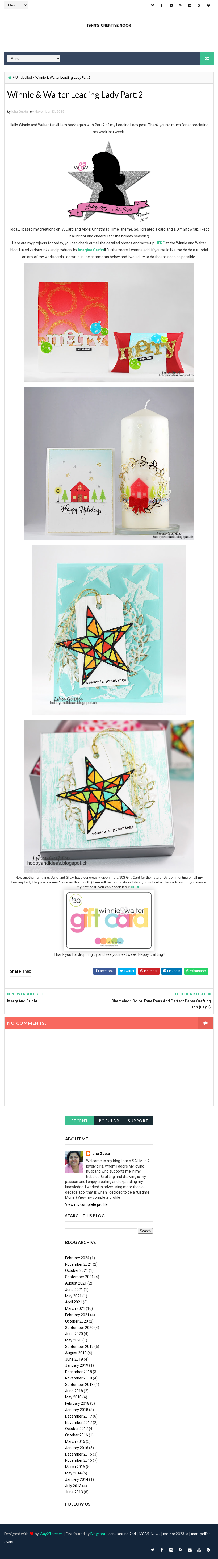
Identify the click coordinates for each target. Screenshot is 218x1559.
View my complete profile (86, 1204)
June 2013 (74, 1492)
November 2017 (78, 1422)
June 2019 (74, 1359)
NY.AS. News (149, 1533)
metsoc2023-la (175, 1533)
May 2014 (73, 1473)
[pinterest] (208, 5)
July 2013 (73, 1486)
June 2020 (74, 1334)
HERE (160, 243)
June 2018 (74, 1391)
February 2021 (77, 1315)
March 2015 (75, 1467)
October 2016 (76, 1435)
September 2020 (79, 1327)
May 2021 (73, 1296)
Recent (79, 1120)
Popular (109, 1120)
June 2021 (74, 1289)
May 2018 (73, 1397)
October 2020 (76, 1321)
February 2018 (77, 1403)
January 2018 (76, 1410)
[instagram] (171, 5)
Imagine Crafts (91, 250)
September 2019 (79, 1346)
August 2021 (76, 1283)
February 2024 (77, 1258)
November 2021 (78, 1264)
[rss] (181, 5)
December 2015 (78, 1454)
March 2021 (75, 1308)
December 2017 (78, 1416)
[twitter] (153, 5)
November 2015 (78, 1460)
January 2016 (76, 1448)
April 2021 (73, 1302)
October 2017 (76, 1429)
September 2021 (79, 1277)
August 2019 (76, 1353)
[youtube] (199, 5)
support (138, 1120)
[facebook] (162, 5)
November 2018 (78, 1378)
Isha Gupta (100, 1154)
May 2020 (73, 1340)
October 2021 (76, 1270)
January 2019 (76, 1365)
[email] (190, 5)
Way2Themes (51, 1533)
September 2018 (79, 1384)
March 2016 (75, 1441)
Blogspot (98, 1533)
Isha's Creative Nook (109, 25)
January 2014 (76, 1479)
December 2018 (78, 1372)
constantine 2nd (122, 1533)
